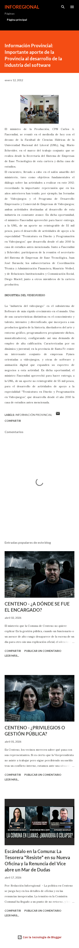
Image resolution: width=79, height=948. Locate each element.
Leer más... (12, 655)
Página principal (17, 19)
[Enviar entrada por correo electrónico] (58, 414)
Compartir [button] (13, 420)
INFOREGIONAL (22, 7)
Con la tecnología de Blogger (42, 937)
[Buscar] (63, 7)
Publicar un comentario (42, 650)
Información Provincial (33, 414)
